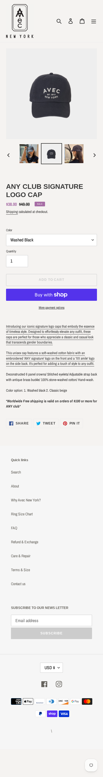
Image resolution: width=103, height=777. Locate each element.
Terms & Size (20, 569)
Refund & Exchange (24, 541)
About (15, 486)
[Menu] (93, 21)
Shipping (12, 211)
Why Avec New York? (26, 500)
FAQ (14, 527)
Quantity (11, 251)
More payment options (52, 307)
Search (16, 472)
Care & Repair (20, 555)
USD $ (49, 668)
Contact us (18, 583)
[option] (29, 154)
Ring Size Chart (22, 514)
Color (9, 230)
